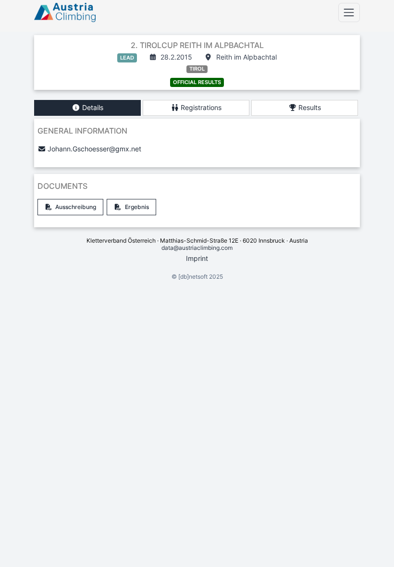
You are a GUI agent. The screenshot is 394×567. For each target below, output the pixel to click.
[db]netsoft (193, 276)
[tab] (87, 108)
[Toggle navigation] (349, 12)
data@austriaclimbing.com (197, 247)
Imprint (197, 258)
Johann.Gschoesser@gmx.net (94, 149)
